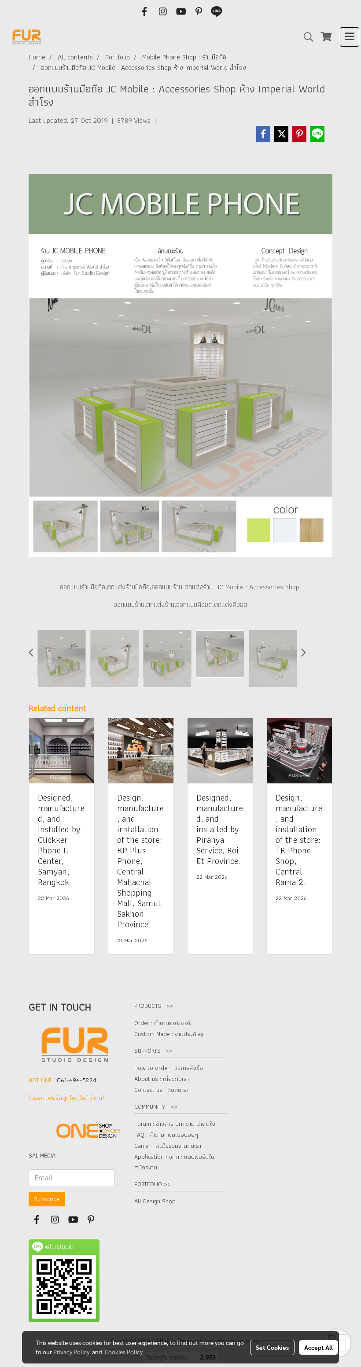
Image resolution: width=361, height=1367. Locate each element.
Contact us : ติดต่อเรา (161, 1090)
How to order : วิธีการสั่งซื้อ (168, 1068)
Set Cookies (272, 1347)
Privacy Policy (71, 1352)
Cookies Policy (124, 1352)
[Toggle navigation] (349, 37)
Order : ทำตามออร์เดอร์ (162, 1023)
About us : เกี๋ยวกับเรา (161, 1079)
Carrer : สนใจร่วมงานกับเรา (167, 1145)
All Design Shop (155, 1201)
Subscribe (47, 1199)
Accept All (318, 1347)
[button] (305, 37)
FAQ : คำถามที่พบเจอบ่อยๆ (166, 1134)
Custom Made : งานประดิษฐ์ (168, 1034)
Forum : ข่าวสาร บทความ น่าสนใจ (174, 1123)
